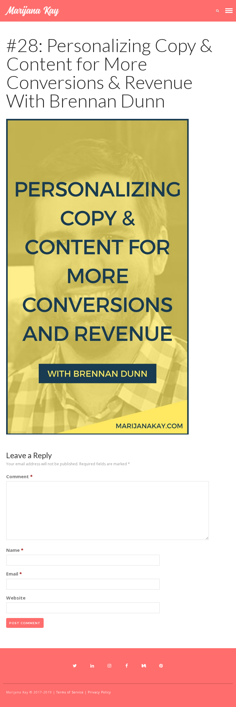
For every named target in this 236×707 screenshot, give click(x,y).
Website (16, 598)
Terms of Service (70, 692)
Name (14, 550)
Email (14, 574)
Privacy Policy (99, 692)
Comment (19, 476)
